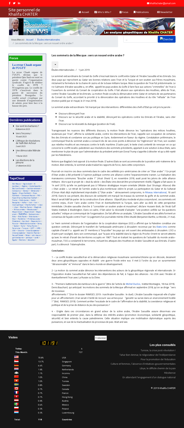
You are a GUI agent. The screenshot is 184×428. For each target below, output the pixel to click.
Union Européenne (32, 230)
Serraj (40, 223)
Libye (16, 207)
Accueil (85, 12)
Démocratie (35, 190)
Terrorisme (16, 228)
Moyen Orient (17, 211)
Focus (124, 12)
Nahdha (23, 214)
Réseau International (156, 192)
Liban (40, 204)
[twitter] (14, 3)
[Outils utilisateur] (55, 64)
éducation (31, 239)
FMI (38, 195)
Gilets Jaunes (24, 200)
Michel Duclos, (133, 284)
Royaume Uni (36, 221)
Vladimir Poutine (33, 232)
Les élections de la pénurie (25, 163)
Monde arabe (32, 209)
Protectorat (16, 221)
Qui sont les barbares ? (27, 127)
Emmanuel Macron (28, 195)
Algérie (24, 186)
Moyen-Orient (29, 211)
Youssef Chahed (17, 235)
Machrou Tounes (26, 207)
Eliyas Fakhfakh (25, 193)
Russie (15, 223)
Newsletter (166, 12)
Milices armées (19, 209)
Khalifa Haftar (30, 204)
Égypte (14, 239)
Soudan (16, 225)
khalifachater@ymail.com (163, 3)
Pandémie (21, 218)
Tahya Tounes (32, 226)
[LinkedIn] (19, 3)
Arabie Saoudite (34, 186)
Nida (14, 216)
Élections (22, 239)
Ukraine (21, 230)
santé (36, 237)
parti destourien (18, 237)
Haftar (24, 202)
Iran (35, 202)
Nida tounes (33, 216)
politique (29, 237)
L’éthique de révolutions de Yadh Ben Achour (28, 143)
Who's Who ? (104, 12)
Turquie (25, 228)
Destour (26, 190)
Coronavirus (16, 190)
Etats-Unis (162, 227)
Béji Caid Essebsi (18, 188)
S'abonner (100, 338)
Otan (14, 218)
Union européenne (18, 232)
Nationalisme (34, 214)
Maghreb (37, 207)
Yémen (27, 235)
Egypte (14, 193)
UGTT (32, 228)
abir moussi (36, 235)
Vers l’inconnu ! (23, 135)
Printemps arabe (33, 218)
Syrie (23, 226)
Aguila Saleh (27, 183)
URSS (38, 228)
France (14, 200)
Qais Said (25, 221)
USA (13, 230)
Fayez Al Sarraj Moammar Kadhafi (24, 197)
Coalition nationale (33, 188)
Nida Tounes (22, 216)
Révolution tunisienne (27, 223)
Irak (30, 202)
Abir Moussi (16, 183)
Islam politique (17, 204)
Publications (142, 12)
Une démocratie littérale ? (28, 153)
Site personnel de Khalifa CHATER (24, 12)
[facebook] (9, 3)
